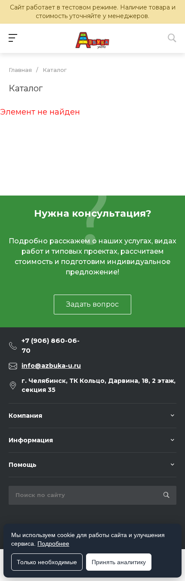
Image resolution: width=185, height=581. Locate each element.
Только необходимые (47, 562)
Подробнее (53, 543)
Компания (25, 415)
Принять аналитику (119, 562)
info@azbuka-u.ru (51, 366)
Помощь (23, 465)
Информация (31, 440)
